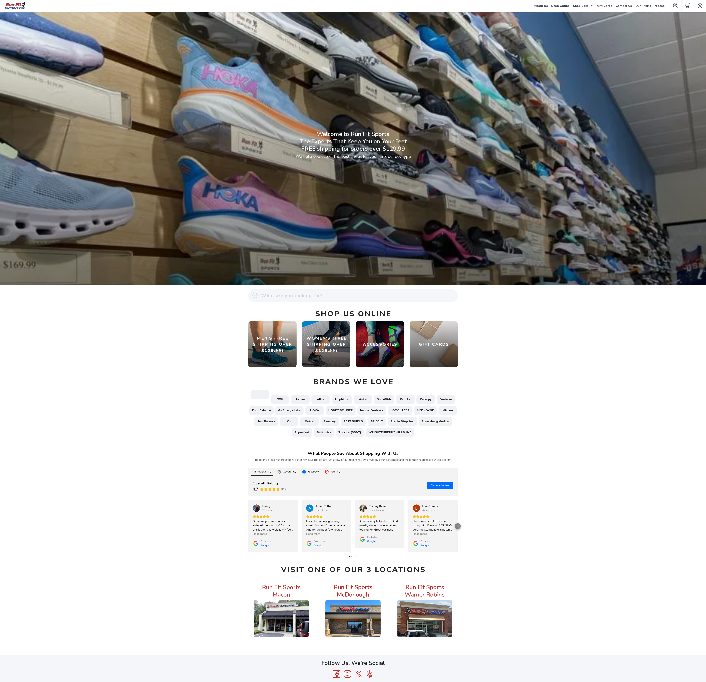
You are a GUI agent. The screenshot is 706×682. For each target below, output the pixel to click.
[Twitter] (358, 674)
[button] (248, 526)
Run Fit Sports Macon (281, 591)
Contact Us (624, 6)
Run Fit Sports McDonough (353, 591)
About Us (541, 6)
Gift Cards (604, 6)
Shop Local (581, 6)
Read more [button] (260, 534)
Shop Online (560, 6)
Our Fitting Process (650, 6)
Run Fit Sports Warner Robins (425, 591)
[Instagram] (347, 674)
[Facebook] (336, 674)
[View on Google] (256, 508)
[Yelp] (369, 674)
